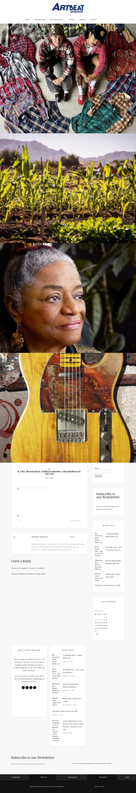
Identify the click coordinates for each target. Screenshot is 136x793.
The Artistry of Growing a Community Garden (68, 231)
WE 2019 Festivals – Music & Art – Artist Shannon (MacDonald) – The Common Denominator (68, 451)
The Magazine (40, 20)
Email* (97, 468)
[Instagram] (84, 537)
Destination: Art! (57, 20)
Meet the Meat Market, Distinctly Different (68, 122)
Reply (73, 537)
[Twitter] (79, 537)
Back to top (99, 786)
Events (82, 20)
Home (27, 20)
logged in (25, 568)
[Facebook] (77, 537)
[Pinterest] (81, 537)
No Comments (76, 520)
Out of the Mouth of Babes (68, 341)
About (71, 20)
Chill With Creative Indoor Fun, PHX (107, 585)
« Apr (97, 634)
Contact (93, 20)
